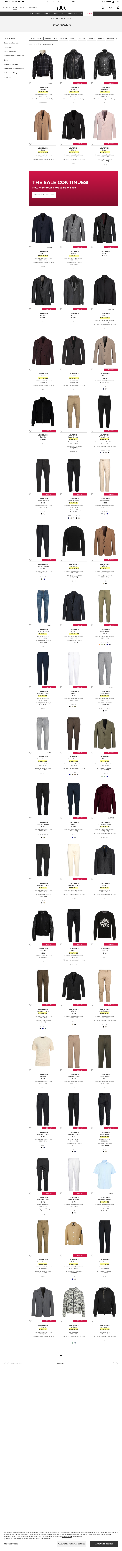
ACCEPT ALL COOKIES (104, 1544)
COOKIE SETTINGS (11, 1544)
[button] (15, 42)
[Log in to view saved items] (110, 7)
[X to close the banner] (119, 1531)
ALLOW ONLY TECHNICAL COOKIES (71, 1544)
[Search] (103, 7)
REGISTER (107, 2)
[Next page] (106, 1363)
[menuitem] (6, 8)
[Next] (116, 38)
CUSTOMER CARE (18, 2)
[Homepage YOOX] (61, 8)
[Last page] (116, 1363)
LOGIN (115, 2)
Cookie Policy (66, 1536)
